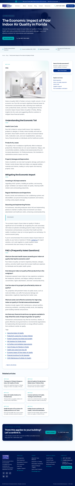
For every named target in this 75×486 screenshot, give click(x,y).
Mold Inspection (21, 460)
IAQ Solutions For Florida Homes (16, 341)
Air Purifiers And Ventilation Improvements (19, 344)
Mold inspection (57, 80)
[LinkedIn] (3, 476)
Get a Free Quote (8, 38)
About (24, 5)
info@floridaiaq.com (67, 460)
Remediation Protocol (22, 462)
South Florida (49, 458)
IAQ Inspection (20, 458)
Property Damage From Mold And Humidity (19, 338)
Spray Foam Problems (37, 469)
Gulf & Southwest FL (51, 462)
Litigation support (57, 86)
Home (3, 55)
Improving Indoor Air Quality (15, 333)
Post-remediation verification (60, 88)
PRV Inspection (20, 464)
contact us (34, 240)
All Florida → (49, 466)
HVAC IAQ (19, 466)
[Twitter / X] (10, 473)
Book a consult (50, 432)
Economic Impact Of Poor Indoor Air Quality (20, 352)
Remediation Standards (37, 463)
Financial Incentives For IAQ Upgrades (18, 355)
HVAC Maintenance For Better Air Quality (19, 358)
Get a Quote (70, 5)
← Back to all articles (10, 365)
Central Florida (49, 460)
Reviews (30, 5)
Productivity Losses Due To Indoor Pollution (20, 336)
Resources (47, 5)
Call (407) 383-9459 (23, 38)
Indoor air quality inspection (60, 82)
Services (17, 5)
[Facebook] (3, 473)
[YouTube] (7, 476)
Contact (41, 5)
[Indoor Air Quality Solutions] (7, 6)
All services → (20, 470)
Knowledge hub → (36, 471)
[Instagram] (7, 473)
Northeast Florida (50, 464)
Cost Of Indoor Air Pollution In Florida (18, 347)
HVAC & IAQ (56, 84)
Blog (35, 5)
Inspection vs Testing (37, 461)
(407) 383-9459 (60, 5)
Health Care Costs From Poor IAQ (17, 349)
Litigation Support (21, 468)
